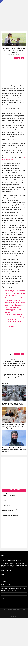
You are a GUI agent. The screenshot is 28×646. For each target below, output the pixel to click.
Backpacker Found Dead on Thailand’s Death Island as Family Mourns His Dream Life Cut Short (14, 449)
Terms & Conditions (5, 579)
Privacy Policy (4, 576)
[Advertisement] (14, 14)
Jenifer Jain (9, 54)
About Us (3, 574)
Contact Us (3, 581)
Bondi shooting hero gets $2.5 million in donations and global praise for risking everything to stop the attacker (13, 426)
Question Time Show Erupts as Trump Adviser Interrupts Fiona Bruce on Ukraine (14, 376)
